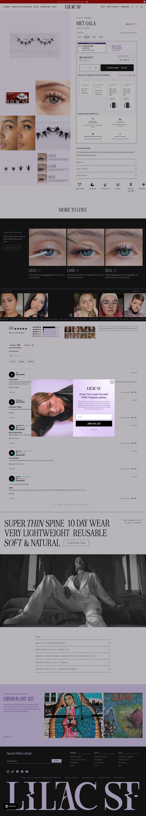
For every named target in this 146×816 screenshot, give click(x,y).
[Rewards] (10, 806)
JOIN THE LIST (94, 423)
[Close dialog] (112, 382)
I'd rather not (94, 429)
